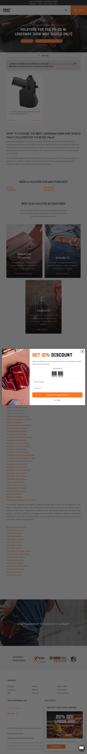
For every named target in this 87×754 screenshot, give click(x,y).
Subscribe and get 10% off (57, 395)
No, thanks (57, 400)
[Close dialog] (82, 351)
